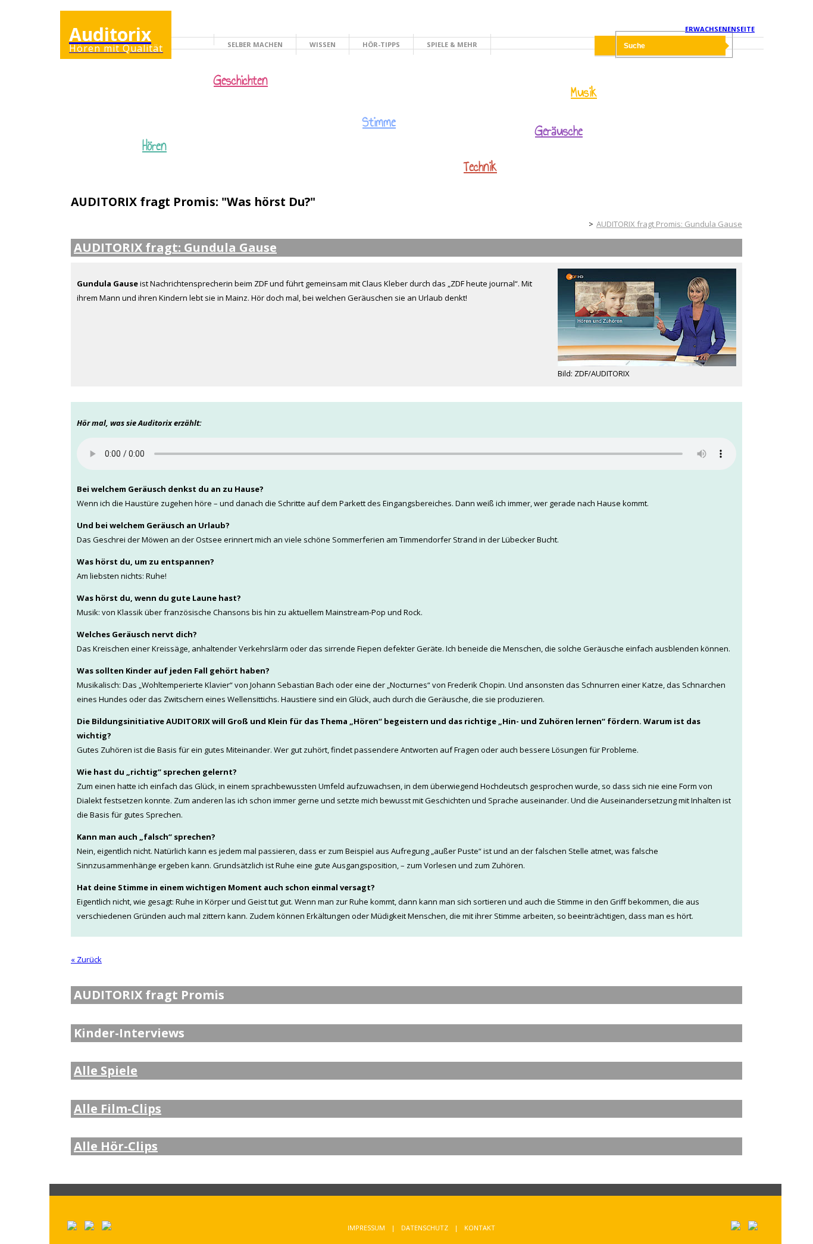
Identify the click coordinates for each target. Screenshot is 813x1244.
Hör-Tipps (381, 44)
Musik (584, 92)
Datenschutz (424, 1227)
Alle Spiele (105, 1071)
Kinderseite (576, 224)
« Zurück (86, 959)
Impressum (366, 1227)
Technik (480, 167)
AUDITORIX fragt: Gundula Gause (175, 248)
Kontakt (479, 1227)
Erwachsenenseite (720, 28)
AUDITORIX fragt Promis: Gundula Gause (669, 224)
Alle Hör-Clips (116, 1146)
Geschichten (241, 82)
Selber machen (255, 44)
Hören (154, 146)
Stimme (379, 122)
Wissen (322, 44)
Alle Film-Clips (117, 1109)
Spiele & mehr (452, 44)
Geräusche (559, 131)
